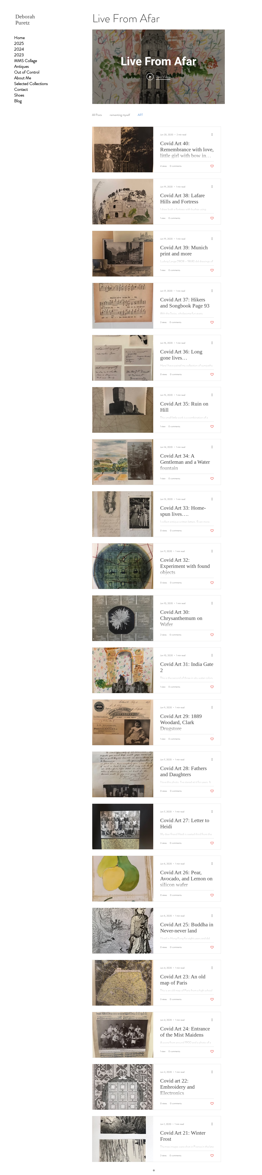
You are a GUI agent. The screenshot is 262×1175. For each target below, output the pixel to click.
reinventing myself (120, 115)
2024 (19, 49)
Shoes (19, 95)
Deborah (25, 16)
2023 (19, 55)
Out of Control (26, 72)
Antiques (21, 66)
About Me (22, 78)
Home (19, 38)
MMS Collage (25, 61)
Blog (18, 101)
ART (140, 115)
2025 (19, 43)
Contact (21, 89)
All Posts (97, 115)
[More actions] (213, 134)
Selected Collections (31, 84)
